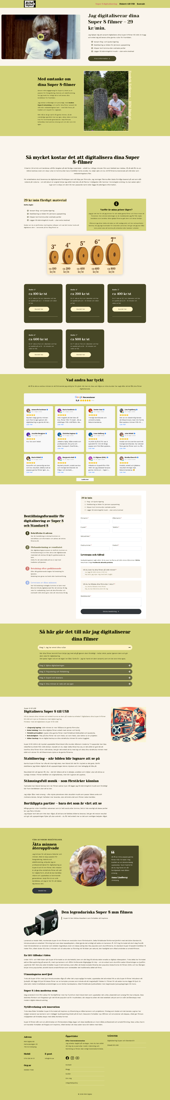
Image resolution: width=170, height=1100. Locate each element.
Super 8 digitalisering (106, 4)
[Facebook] (67, 1057)
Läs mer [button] (29, 424)
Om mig (69, 1078)
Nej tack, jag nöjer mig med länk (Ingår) (98, 574)
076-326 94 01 (29, 1058)
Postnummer (86, 545)
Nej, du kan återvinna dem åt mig (96, 589)
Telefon (116, 527)
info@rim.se (49, 1058)
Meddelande (86, 596)
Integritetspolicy (72, 1083)
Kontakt (141, 4)
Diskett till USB (127, 4)
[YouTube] (77, 1057)
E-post (84, 527)
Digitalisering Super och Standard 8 (120, 1041)
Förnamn (85, 518)
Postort (116, 545)
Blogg (68, 1069)
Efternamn (117, 518)
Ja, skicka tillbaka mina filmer (95, 586)
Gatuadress (85, 536)
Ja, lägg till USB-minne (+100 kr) (96, 572)
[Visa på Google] (28, 411)
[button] (40, 37)
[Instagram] (72, 1057)
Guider (68, 1074)
